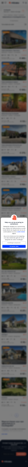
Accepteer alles (14, 246)
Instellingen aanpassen (14, 243)
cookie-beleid (21, 232)
